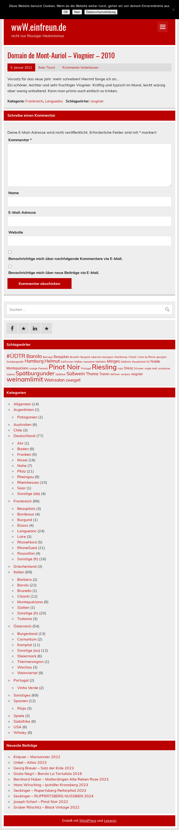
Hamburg (34, 361)
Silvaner (139, 368)
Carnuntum (27, 639)
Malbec (78, 361)
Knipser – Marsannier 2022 (37, 756)
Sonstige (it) (27, 613)
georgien (161, 357)
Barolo (34, 356)
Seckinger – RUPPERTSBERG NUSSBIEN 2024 (53, 796)
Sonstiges (22, 695)
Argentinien (24, 409)
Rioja (21, 708)
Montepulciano (30, 601)
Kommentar (20, 140)
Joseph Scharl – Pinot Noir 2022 (41, 801)
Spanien (21, 700)
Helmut (52, 361)
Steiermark (26, 656)
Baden (23, 448)
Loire (21, 536)
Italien (19, 572)
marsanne (89, 361)
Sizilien (23, 607)
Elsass (22, 525)
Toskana (24, 618)
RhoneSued (27, 547)
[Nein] (173, 9)
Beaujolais (61, 357)
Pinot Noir (64, 367)
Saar (21, 488)
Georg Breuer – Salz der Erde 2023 (44, 768)
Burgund (85, 357)
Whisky (20, 732)
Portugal (86, 368)
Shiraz (128, 368)
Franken (24, 454)
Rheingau (25, 476)
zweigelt (73, 380)
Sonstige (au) (28, 650)
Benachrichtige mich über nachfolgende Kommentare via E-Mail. (65, 258)
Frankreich (34, 101)
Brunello (74, 357)
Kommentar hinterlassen (80, 67)
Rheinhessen (28, 482)
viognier (97, 101)
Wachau (24, 667)
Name (13, 193)
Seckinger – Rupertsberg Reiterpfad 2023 (50, 790)
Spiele (19, 715)
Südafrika (22, 721)
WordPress (87, 821)
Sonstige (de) (28, 493)
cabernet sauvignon (102, 357)
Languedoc (54, 101)
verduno (125, 374)
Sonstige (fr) (27, 559)
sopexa (11, 374)
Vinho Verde (27, 687)
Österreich (22, 626)
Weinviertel (27, 672)
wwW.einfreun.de (38, 26)
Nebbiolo (126, 361)
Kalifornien (67, 361)
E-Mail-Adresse (22, 212)
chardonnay (120, 357)
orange (33, 368)
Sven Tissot (46, 67)
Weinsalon (54, 380)
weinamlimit (25, 379)
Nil (148, 361)
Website (15, 232)
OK (66, 12)
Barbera (24, 579)
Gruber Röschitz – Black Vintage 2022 (46, 807)
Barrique (48, 357)
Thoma (92, 373)
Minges (113, 361)
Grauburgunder (15, 361)
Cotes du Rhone (146, 357)
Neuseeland (138, 361)
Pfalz (21, 471)
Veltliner (115, 374)
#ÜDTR (16, 355)
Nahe (22, 465)
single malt (151, 368)
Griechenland (25, 566)
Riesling (104, 367)
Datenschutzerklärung (101, 12)
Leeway (110, 821)
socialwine (164, 368)
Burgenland (27, 633)
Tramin (104, 374)
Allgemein (22, 404)
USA (17, 727)
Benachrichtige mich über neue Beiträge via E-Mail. (53, 272)
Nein (77, 12)
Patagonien (27, 417)
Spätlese (60, 374)
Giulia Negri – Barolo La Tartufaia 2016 (48, 773)
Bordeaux (25, 514)
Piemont (43, 368)
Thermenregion (30, 661)
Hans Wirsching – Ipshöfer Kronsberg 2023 (51, 784)
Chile (18, 430)
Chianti (132, 357)
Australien (22, 424)
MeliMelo (101, 361)
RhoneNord (27, 542)
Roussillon (26, 553)
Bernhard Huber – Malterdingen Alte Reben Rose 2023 (61, 779)
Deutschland (24, 435)
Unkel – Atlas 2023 (30, 762)
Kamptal (24, 644)
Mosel (22, 460)
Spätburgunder (35, 373)
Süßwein (75, 373)
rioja (120, 368)
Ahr (20, 443)
